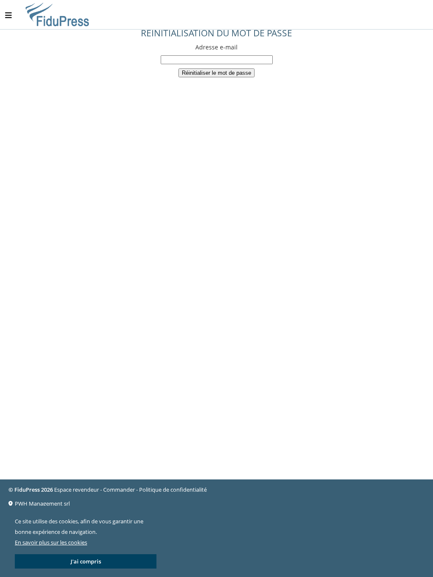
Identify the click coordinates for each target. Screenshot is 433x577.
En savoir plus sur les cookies (51, 542)
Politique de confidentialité (173, 489)
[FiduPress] (57, 15)
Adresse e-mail (216, 47)
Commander (119, 489)
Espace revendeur (76, 489)
